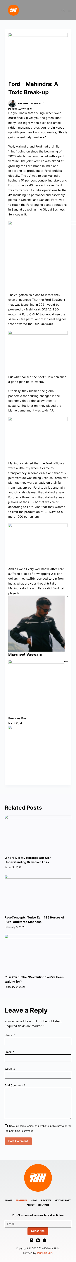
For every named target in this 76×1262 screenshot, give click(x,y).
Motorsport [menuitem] (63, 1200)
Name (10, 1035)
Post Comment (18, 1141)
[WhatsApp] (44, 1240)
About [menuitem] (30, 1205)
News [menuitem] (34, 1200)
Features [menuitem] (21, 1200)
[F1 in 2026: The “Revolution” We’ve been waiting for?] (38, 953)
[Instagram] (31, 1240)
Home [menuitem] (8, 1200)
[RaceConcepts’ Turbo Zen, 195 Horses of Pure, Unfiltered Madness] (38, 893)
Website (10, 1068)
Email (9, 1052)
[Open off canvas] (69, 10)
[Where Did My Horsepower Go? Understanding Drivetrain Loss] (38, 834)
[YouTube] (38, 1240)
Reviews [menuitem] (46, 1200)
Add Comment (15, 1085)
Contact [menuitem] (43, 1205)
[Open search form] (63, 10)
